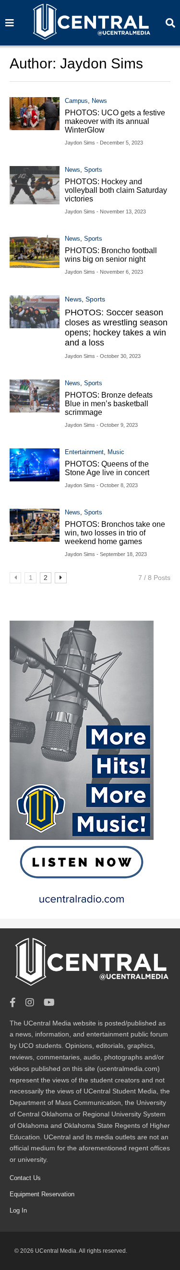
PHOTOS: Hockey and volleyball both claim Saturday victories (116, 190)
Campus (76, 100)
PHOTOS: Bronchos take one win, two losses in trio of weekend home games (115, 533)
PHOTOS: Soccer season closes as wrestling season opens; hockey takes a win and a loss (116, 327)
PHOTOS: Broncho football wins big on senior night (111, 254)
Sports (93, 169)
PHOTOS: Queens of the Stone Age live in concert (107, 468)
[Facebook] (13, 1002)
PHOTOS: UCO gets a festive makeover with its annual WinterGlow (115, 121)
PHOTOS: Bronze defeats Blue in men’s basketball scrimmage (109, 403)
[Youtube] (49, 1002)
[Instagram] (29, 1002)
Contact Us (25, 1177)
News (99, 100)
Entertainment (84, 452)
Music (116, 452)
